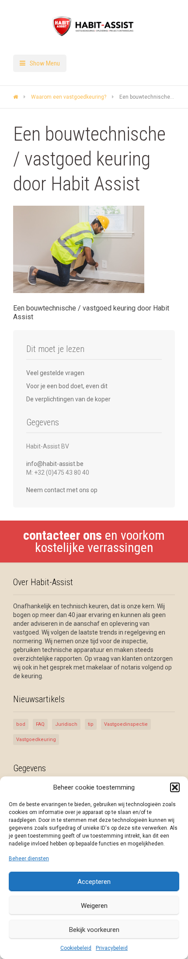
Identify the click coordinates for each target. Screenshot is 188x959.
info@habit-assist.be (55, 463)
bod (20, 724)
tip (91, 724)
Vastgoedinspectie (126, 724)
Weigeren (94, 906)
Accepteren (94, 882)
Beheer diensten (29, 859)
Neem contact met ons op (61, 489)
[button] (175, 787)
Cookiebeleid (75, 948)
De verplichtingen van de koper (68, 399)
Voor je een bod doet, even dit (67, 386)
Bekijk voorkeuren (94, 930)
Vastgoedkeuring (36, 739)
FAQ (40, 724)
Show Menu (45, 63)
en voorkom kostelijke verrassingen (94, 541)
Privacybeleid (112, 948)
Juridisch (66, 724)
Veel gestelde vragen (55, 372)
